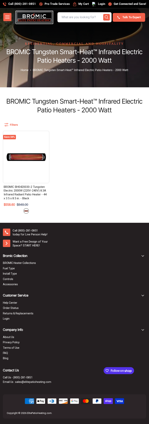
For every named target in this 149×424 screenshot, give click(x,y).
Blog (5, 358)
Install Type (10, 273)
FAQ (5, 353)
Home (25, 70)
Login (6, 318)
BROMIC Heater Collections (19, 262)
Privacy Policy (11, 342)
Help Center (10, 302)
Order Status (11, 308)
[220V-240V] (26, 211)
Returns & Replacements (18, 313)
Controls (8, 279)
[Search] (106, 17)
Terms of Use (11, 347)
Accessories (10, 284)
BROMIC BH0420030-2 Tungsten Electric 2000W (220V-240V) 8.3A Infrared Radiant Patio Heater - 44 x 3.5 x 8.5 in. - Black (25, 192)
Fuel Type (9, 268)
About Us (8, 337)
